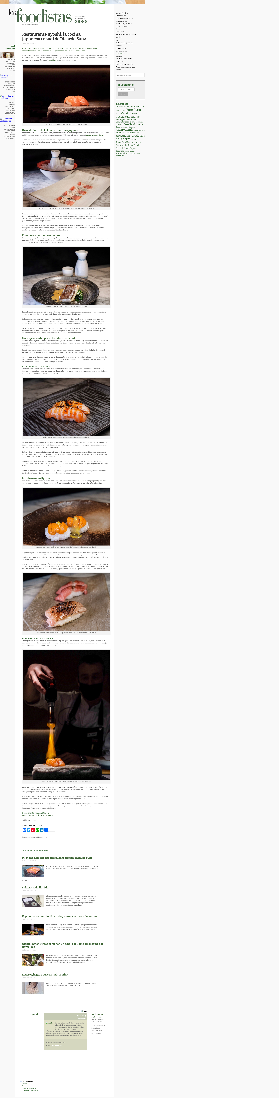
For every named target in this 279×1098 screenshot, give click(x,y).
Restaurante (133, 142)
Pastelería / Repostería (124, 43)
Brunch (118, 114)
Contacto (25, 1086)
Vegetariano (122, 153)
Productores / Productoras (124, 18)
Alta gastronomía (121, 51)
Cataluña (127, 113)
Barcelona (133, 110)
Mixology (119, 29)
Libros (118, 40)
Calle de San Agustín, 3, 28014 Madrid (38, 815)
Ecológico (121, 119)
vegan (131, 151)
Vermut (118, 70)
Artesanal (122, 110)
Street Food (122, 148)
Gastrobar (119, 56)
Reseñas (121, 142)
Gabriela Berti (96, 1033)
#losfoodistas (80, 16)
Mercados (120, 136)
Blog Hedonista (96, 1030)
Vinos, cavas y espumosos (125, 67)
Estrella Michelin (133, 124)
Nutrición (128, 136)
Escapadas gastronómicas (126, 122)
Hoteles (119, 37)
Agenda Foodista (122, 13)
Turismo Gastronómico (124, 64)
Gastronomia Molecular (125, 127)
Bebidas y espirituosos (124, 24)
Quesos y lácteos (121, 21)
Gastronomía (124, 129)
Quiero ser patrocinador (30, 1090)
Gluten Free (137, 130)
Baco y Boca (95, 1028)
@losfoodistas (80, 19)
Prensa (24, 1084)
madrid (126, 133)
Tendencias (120, 61)
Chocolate (119, 45)
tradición (53, 60)
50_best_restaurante (98, 1025)
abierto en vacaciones (127, 106)
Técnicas (120, 151)
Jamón (143, 130)
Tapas (132, 148)
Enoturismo (131, 120)
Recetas (133, 139)
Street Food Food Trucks (124, 58)
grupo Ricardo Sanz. (95, 135)
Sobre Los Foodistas (29, 1088)
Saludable (121, 145)
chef (135, 114)
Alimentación (121, 16)
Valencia (127, 151)
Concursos (120, 32)
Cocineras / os (120, 53)
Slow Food (133, 145)
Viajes (132, 153)
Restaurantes (121, 48)
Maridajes (134, 133)
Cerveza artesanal (122, 26)
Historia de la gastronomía (126, 34)
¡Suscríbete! (126, 84)
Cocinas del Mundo (128, 116)
